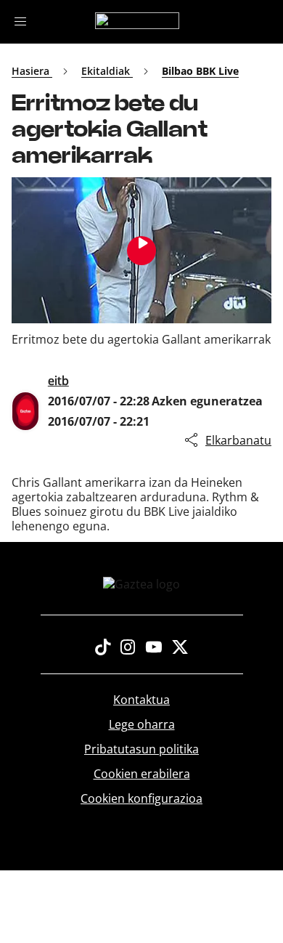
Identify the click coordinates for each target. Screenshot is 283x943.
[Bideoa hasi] (141, 250)
